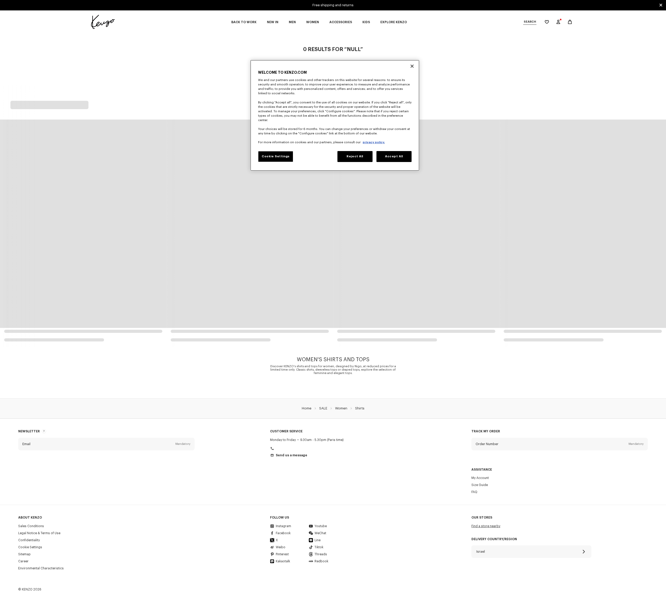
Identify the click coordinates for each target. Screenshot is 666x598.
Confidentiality (29, 540)
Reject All (355, 156)
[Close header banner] (661, 5)
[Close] (412, 66)
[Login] (558, 22)
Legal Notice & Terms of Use (39, 533)
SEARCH (530, 21)
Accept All (394, 156)
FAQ (474, 492)
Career (23, 561)
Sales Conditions (31, 526)
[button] (106, 444)
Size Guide (479, 485)
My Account (480, 477)
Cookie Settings (30, 547)
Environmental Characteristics (41, 568)
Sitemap (24, 554)
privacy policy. (374, 142)
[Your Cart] (570, 22)
